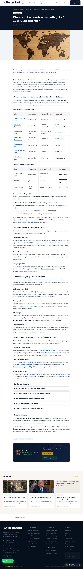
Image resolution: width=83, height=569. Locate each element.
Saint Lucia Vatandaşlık (52, 543)
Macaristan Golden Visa (34, 538)
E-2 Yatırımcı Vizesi (64, 374)
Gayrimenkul (49, 2)
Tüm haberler (75, 476)
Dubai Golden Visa (32, 549)
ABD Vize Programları (35, 374)
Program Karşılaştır (35, 355)
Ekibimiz (67, 533)
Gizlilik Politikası (69, 546)
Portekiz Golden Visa (33, 530)
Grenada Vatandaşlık (19, 367)
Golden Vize (23, 2)
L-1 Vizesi (67, 376)
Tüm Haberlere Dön (20, 517)
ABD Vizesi (40, 2)
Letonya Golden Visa (33, 543)
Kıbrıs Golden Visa (32, 546)
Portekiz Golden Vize (52, 353)
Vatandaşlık (32, 2)
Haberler (58, 2)
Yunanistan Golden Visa (34, 533)
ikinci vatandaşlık (35, 362)
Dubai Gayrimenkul (51, 550)
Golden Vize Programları (32, 306)
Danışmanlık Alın (75, 2)
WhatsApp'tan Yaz (50, 458)
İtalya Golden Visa (32, 541)
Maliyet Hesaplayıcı (28, 222)
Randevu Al (48, 453)
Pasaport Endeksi (70, 541)
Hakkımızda (66, 2)
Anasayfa (15, 9)
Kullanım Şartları (69, 549)
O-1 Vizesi (59, 376)
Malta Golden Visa (32, 536)
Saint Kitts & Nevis (51, 533)
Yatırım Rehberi (69, 538)
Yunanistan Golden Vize (46, 350)
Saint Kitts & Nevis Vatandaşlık (22, 364)
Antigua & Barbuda (51, 541)
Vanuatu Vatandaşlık (51, 538)
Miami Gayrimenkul (51, 553)
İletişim (67, 543)
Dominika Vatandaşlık (47, 269)
